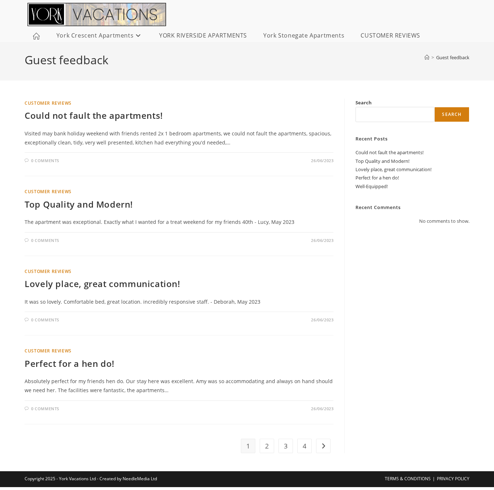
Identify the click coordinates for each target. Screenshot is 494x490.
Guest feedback (452, 57)
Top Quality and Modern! (79, 204)
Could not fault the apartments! (94, 115)
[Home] (427, 57)
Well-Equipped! (371, 186)
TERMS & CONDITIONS (408, 479)
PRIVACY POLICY (453, 479)
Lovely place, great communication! (102, 284)
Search (363, 102)
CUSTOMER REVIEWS (48, 103)
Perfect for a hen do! (70, 363)
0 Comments (45, 160)
